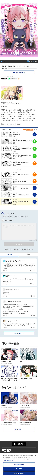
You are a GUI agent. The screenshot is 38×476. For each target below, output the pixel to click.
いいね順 (9, 254)
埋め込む (14, 78)
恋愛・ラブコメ (5, 124)
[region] (19, 464)
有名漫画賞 (18, 124)
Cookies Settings (19, 464)
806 (34, 315)
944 (34, 296)
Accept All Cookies (19, 473)
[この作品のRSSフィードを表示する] (18, 78)
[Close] (35, 456)
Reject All (19, 469)
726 (34, 327)
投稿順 (28, 254)
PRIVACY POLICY (9, 461)
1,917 (33, 270)
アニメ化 (12, 124)
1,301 (33, 284)
